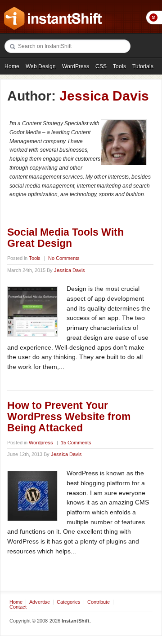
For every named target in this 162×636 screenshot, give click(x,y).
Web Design (41, 66)
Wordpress (41, 442)
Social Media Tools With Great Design (65, 237)
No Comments (64, 258)
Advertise (39, 602)
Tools (119, 66)
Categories (69, 602)
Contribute (98, 602)
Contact (18, 607)
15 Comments (76, 442)
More (154, 17)
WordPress (75, 66)
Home (11, 66)
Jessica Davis (69, 270)
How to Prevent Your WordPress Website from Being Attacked (68, 416)
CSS (101, 66)
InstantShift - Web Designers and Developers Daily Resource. (53, 18)
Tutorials (142, 66)
